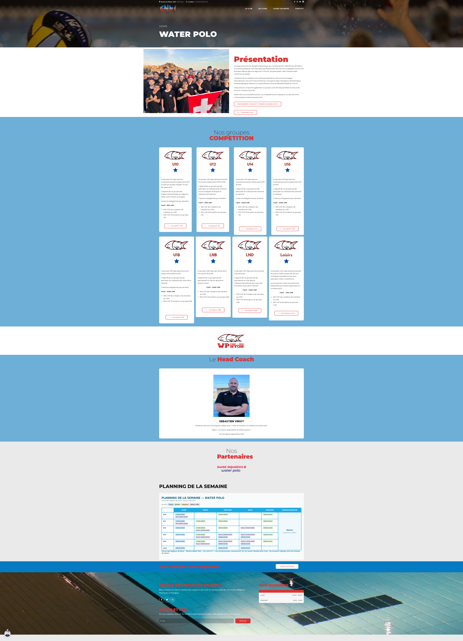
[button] (7, 633)
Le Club (248, 9)
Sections (262, 9)
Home (163, 26)
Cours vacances (281, 9)
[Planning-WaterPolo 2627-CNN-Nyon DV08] (231, 526)
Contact (299, 9)
